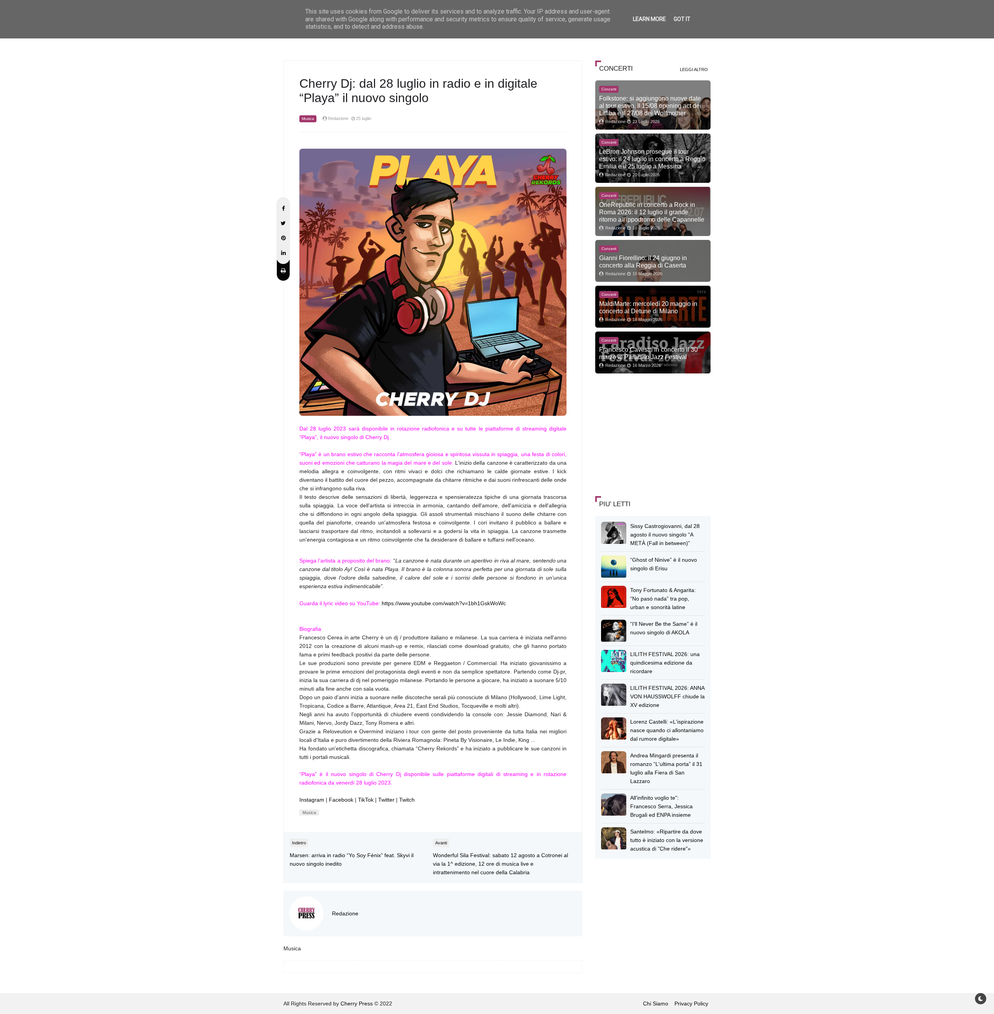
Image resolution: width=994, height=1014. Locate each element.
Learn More (649, 19)
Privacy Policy (691, 1003)
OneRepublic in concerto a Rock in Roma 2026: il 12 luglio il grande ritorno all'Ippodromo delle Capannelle (651, 212)
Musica (308, 118)
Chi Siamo (655, 1003)
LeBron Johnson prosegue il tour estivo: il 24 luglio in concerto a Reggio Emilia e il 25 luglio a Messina (652, 159)
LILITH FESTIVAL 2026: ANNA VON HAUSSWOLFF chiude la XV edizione (667, 696)
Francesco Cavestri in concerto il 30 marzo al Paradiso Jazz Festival (648, 353)
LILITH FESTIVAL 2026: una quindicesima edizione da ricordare (665, 662)
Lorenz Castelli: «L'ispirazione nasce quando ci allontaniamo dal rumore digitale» (667, 730)
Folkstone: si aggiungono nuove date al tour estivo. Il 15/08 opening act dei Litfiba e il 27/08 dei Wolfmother (650, 105)
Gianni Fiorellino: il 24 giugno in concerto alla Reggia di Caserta (643, 261)
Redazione (345, 913)
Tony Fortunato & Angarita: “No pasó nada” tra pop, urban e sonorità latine (663, 598)
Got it (682, 19)
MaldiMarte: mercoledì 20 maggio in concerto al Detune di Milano (648, 307)
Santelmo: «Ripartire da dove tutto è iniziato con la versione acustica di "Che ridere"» (666, 840)
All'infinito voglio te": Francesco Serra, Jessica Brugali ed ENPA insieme (661, 806)
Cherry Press (357, 1003)
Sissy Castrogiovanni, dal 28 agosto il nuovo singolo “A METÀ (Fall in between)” (665, 534)
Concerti (608, 89)
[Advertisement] (653, 433)
